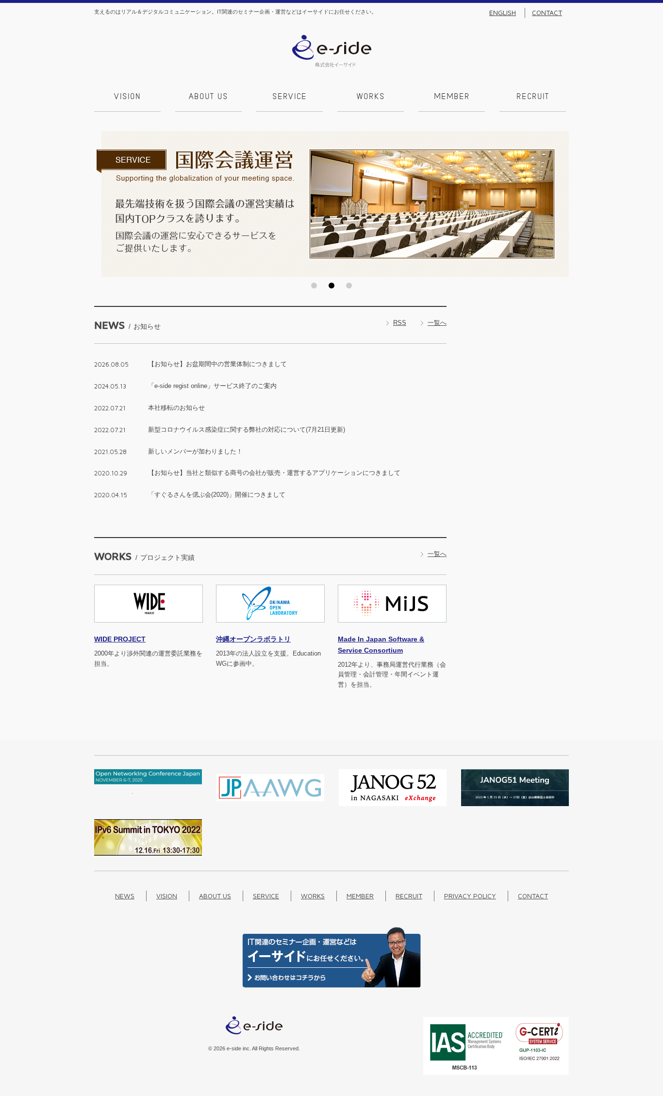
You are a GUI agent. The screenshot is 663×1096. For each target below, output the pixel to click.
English (502, 12)
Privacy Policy (470, 896)
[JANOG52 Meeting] (393, 804)
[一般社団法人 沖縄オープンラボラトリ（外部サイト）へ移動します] (270, 628)
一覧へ (437, 322)
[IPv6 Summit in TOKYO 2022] (148, 853)
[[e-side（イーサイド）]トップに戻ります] (331, 64)
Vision (127, 97)
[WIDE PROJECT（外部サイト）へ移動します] (148, 628)
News (124, 896)
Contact (547, 12)
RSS (399, 322)
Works (371, 97)
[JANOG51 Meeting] (515, 804)
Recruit (532, 97)
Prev (104, 203)
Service (289, 97)
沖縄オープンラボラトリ (253, 639)
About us (208, 97)
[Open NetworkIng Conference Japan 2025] (148, 791)
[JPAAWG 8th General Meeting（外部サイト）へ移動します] (270, 804)
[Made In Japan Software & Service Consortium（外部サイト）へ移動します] (392, 628)
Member (452, 97)
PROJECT (120, 639)
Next (558, 203)
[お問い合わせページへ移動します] (331, 985)
